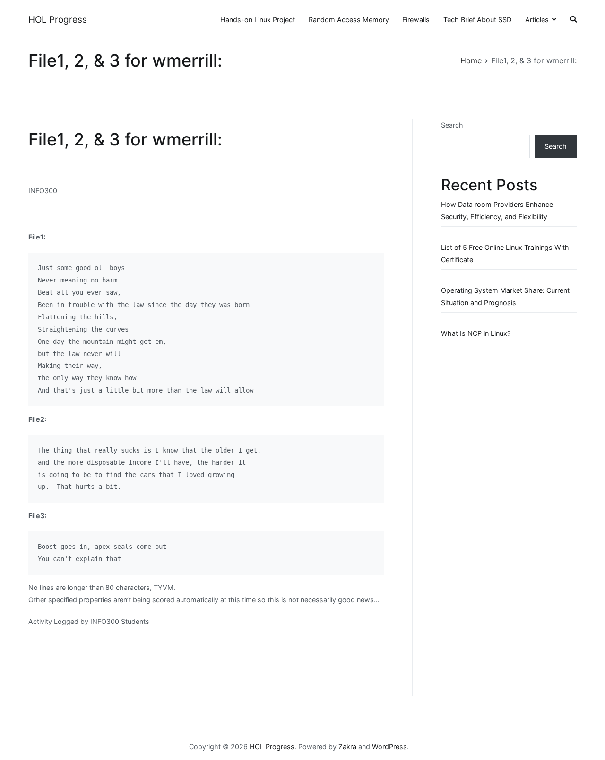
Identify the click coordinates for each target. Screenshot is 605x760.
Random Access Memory (349, 20)
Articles (537, 20)
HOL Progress (57, 19)
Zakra (347, 747)
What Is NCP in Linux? (475, 333)
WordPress (389, 747)
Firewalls (416, 20)
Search (452, 125)
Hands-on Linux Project (257, 20)
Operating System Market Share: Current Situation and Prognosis (505, 296)
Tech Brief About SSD (477, 20)
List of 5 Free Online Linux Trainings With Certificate (505, 253)
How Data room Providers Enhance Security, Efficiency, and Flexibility (497, 210)
